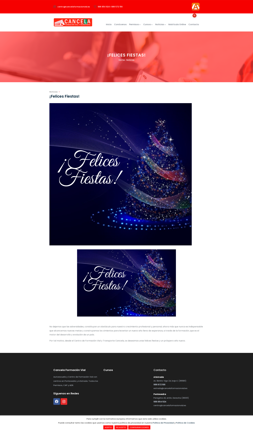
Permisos (134, 24)
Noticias (159, 24)
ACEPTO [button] (108, 427)
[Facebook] (56, 401)
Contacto (193, 24)
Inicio (109, 24)
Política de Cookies (185, 422)
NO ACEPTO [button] (121, 427)
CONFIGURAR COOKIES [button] (139, 427)
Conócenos (120, 24)
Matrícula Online (177, 24)
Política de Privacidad (163, 422)
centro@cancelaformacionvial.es (170, 405)
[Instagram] (64, 401)
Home (122, 60)
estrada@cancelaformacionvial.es (170, 388)
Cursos (147, 24)
